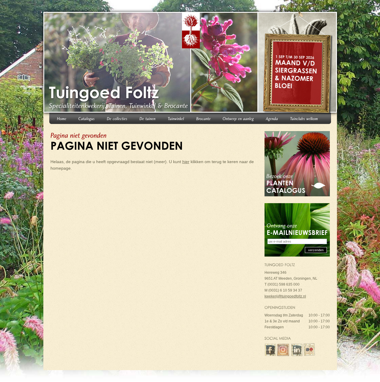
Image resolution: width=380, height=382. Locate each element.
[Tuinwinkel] (176, 118)
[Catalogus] (86, 118)
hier (185, 161)
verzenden (316, 250)
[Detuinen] (148, 118)
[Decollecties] (117, 118)
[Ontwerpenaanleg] (238, 118)
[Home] (61, 118)
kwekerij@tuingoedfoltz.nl (285, 296)
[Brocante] (203, 118)
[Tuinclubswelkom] (304, 118)
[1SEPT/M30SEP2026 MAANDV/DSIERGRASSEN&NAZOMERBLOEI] (298, 63)
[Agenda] (272, 118)
